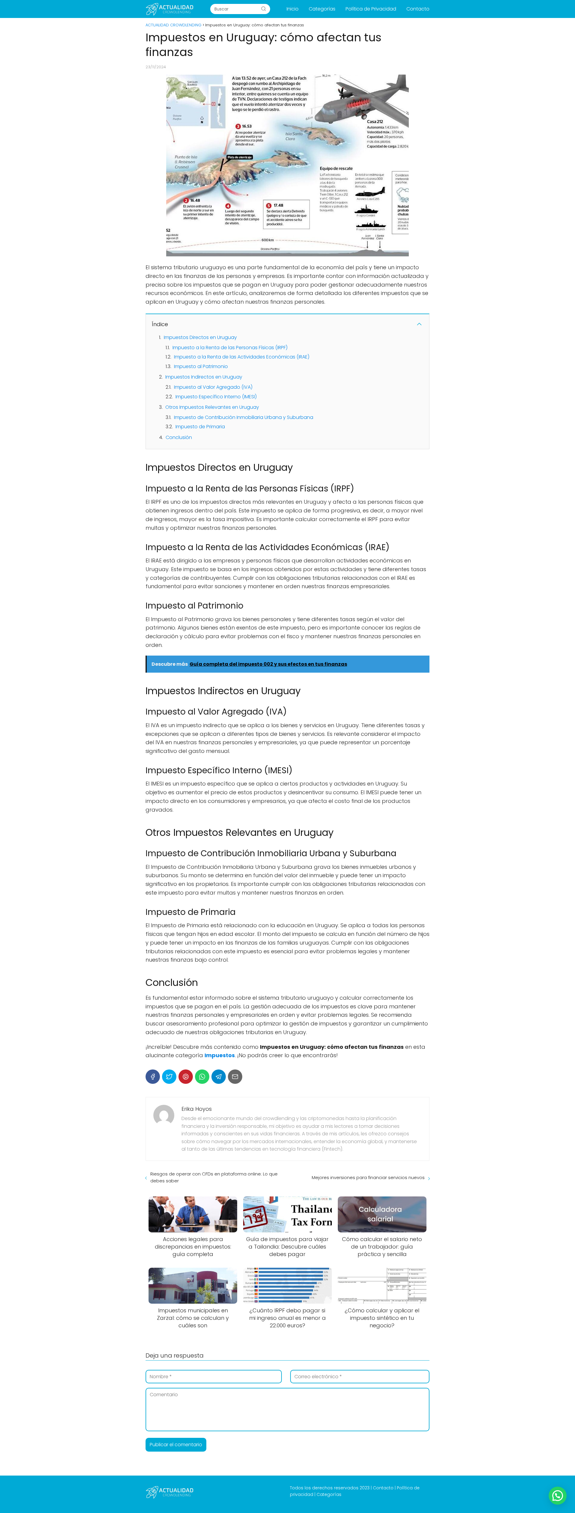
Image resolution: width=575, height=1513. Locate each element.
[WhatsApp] (202, 1076)
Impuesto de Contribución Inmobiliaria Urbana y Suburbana (243, 417)
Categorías (322, 8)
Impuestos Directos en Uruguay (200, 337)
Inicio (293, 8)
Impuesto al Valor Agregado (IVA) (213, 387)
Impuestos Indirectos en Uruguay (203, 376)
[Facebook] (153, 1076)
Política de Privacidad (371, 8)
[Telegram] (218, 1076)
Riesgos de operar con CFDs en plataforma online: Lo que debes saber (214, 1177)
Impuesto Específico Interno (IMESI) (216, 396)
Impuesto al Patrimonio (201, 366)
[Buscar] (263, 8)
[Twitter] (169, 1076)
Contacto (417, 8)
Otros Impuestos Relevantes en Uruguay (212, 407)
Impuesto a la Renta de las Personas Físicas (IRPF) (230, 347)
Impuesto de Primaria (200, 426)
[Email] (235, 1076)
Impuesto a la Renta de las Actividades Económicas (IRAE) (241, 356)
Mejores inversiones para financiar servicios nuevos (368, 1177)
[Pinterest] (185, 1076)
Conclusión (179, 437)
